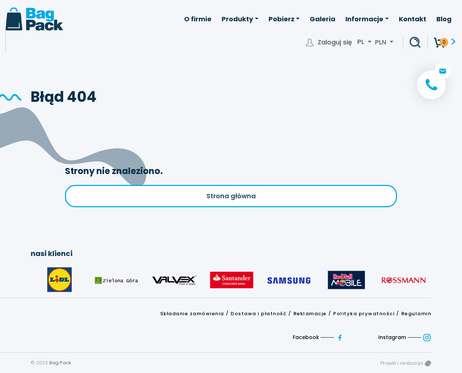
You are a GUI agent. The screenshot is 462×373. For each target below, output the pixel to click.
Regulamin (416, 313)
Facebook (307, 337)
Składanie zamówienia (192, 313)
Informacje (364, 18)
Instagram (392, 337)
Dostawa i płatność (259, 313)
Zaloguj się (335, 42)
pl (361, 42)
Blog (444, 18)
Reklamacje (310, 313)
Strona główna (231, 195)
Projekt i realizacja (402, 363)
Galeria (322, 18)
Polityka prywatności (364, 313)
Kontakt (412, 18)
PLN (380, 42)
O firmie (198, 18)
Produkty (237, 18)
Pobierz (282, 18)
